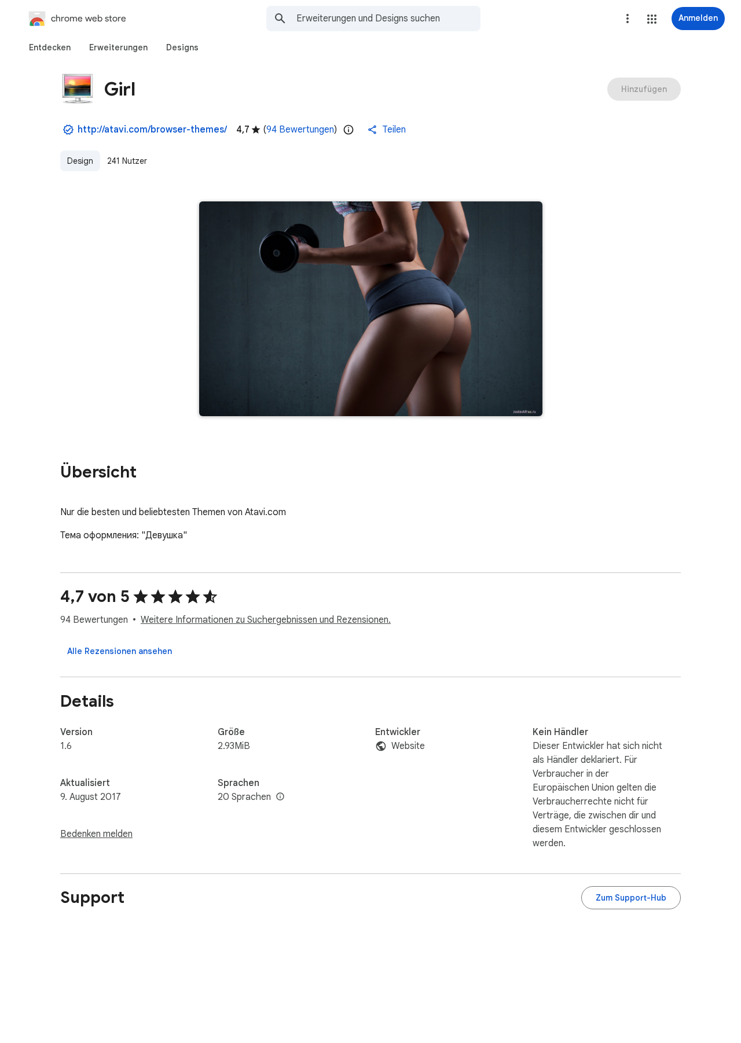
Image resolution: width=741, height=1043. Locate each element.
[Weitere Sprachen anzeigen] (280, 797)
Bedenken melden (96, 834)
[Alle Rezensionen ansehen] (119, 651)
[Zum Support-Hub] (631, 898)
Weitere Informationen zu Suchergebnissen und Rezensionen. (266, 620)
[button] (651, 19)
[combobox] (388, 18)
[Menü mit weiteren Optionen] (627, 18)
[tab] (50, 47)
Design (80, 161)
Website (408, 746)
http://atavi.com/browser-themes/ (152, 129)
